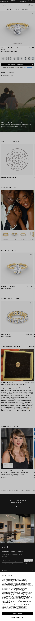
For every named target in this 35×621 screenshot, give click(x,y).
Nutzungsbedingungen (8, 609)
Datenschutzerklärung (18, 607)
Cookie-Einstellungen (17, 617)
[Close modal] (17, 310)
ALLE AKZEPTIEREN (17, 613)
